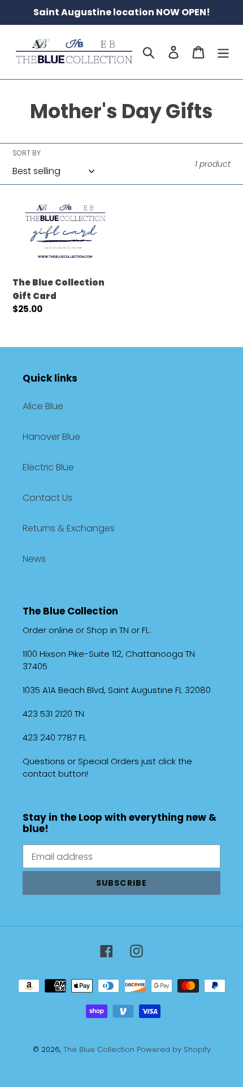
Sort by (26, 153)
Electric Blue (48, 467)
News (34, 558)
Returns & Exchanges (69, 528)
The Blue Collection (100, 1049)
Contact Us (47, 497)
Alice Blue (43, 406)
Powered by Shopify (174, 1049)
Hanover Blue (51, 436)
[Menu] (223, 52)
